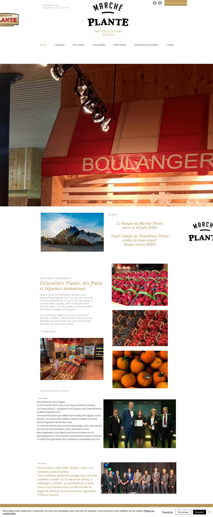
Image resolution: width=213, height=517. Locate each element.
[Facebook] (155, 3)
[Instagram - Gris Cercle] (160, 3)
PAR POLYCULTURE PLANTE (108, 33)
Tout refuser (183, 512)
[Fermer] (209, 512)
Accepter (199, 512)
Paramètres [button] (167, 512)
